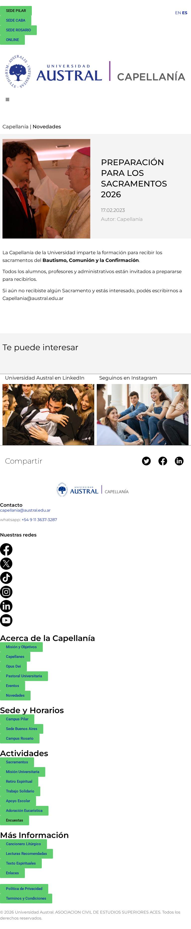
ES (184, 12)
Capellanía (15, 127)
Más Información (34, 835)
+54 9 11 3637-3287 (39, 519)
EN (178, 12)
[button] (14, 820)
